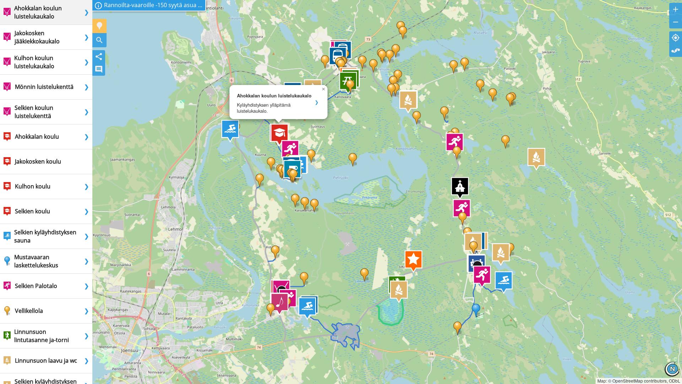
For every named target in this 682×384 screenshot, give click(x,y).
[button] (280, 135)
